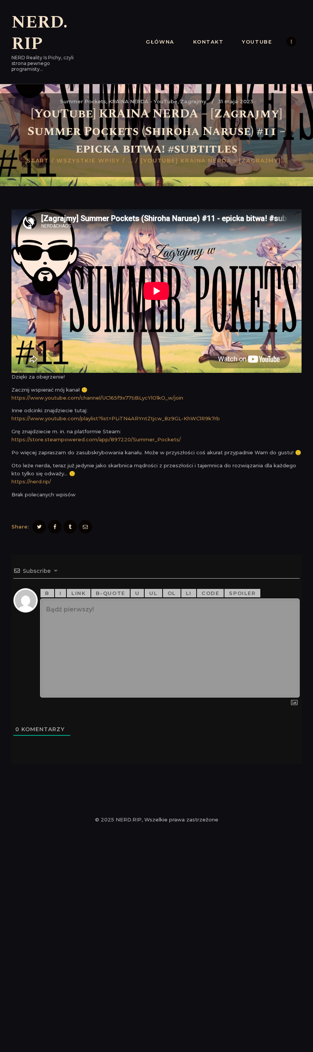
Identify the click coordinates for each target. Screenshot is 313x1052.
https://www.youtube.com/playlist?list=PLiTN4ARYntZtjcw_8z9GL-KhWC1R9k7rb (115, 418)
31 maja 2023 (235, 101)
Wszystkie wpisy (88, 160)
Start (38, 160)
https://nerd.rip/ (31, 481)
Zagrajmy (193, 101)
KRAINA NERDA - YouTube (143, 101)
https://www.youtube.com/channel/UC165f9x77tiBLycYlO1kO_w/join (97, 398)
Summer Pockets (83, 101)
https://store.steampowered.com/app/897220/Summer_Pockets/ (96, 439)
